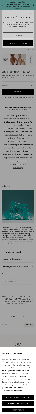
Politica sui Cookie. (14, 390)
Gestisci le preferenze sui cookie (18, 397)
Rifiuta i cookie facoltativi (18, 403)
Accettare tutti (18, 410)
